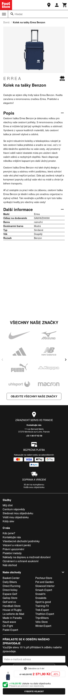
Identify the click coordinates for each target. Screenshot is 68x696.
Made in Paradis (12, 618)
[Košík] (64, 5)
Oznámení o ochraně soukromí (20, 561)
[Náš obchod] (48, 5)
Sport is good (43, 602)
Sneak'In (40, 594)
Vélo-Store (41, 622)
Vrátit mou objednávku (16, 517)
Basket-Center (11, 578)
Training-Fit (42, 606)
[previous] (2, 359)
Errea (12, 78)
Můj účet (8, 505)
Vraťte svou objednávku (34, 487)
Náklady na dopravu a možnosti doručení (27, 557)
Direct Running (11, 586)
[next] (65, 359)
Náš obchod (10, 565)
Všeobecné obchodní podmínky (21, 541)
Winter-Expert (43, 626)
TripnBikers (42, 618)
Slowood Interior (44, 586)
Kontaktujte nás (34, 425)
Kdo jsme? (9, 533)
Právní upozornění (13, 549)
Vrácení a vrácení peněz (17, 545)
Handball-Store (11, 606)
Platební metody (12, 553)
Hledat (18, 14)
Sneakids (40, 598)
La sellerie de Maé (13, 614)
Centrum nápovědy (14, 509)
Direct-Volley (10, 590)
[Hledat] (12, 14)
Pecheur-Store (43, 578)
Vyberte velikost (34, 691)
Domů (6, 22)
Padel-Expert (10, 630)
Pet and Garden (44, 582)
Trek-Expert (42, 610)
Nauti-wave (9, 622)
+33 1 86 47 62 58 (34, 435)
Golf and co (9, 602)
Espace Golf (10, 594)
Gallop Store (10, 598)
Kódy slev (8, 521)
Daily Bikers (10, 582)
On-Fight (8, 626)
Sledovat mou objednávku (18, 513)
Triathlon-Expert (44, 614)
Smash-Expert (43, 590)
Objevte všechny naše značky (34, 396)
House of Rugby (12, 610)
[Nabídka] (4, 14)
